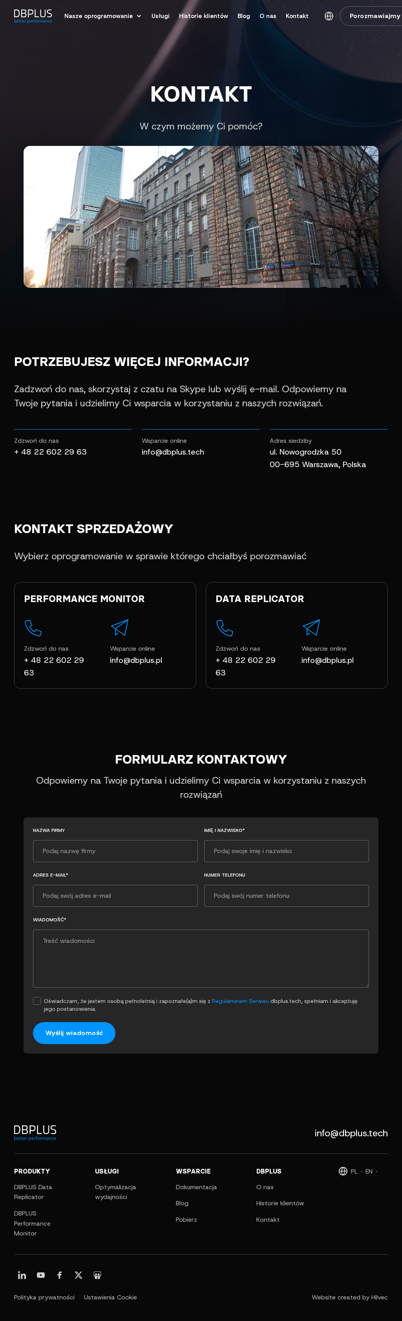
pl (354, 1171)
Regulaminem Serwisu (240, 1000)
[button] (329, 16)
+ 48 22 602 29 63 (50, 452)
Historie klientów (280, 1203)
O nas (265, 1187)
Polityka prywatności (44, 1297)
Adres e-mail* (50, 875)
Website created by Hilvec (350, 1297)
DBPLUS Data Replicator (33, 1192)
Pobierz (186, 1219)
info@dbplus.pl (136, 660)
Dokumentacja (196, 1187)
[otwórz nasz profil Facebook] (60, 1275)
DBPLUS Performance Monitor (32, 1223)
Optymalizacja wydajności (115, 1192)
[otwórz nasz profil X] (78, 1275)
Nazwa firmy (49, 830)
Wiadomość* (49, 920)
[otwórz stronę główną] (33, 16)
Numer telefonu (224, 875)
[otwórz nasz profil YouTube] (41, 1275)
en (369, 1171)
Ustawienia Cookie (110, 1297)
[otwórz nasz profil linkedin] (22, 1275)
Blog (182, 1203)
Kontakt (268, 1219)
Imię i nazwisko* (224, 830)
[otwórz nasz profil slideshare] (97, 1275)
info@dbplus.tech (173, 452)
